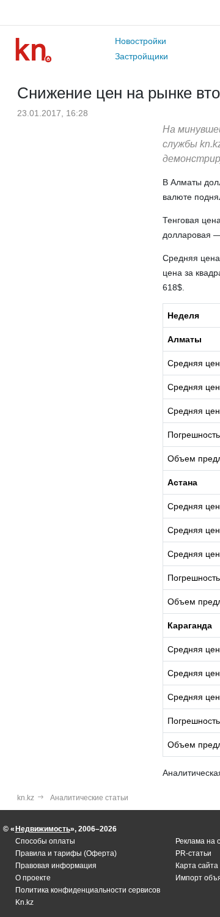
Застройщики (141, 56)
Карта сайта (196, 865)
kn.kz (25, 798)
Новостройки (140, 41)
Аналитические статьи (89, 798)
